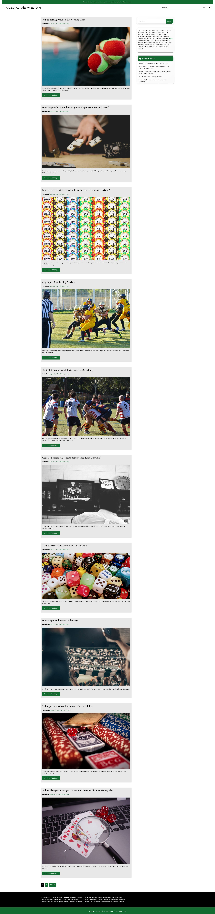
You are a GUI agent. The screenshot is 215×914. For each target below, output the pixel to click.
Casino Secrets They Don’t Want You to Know (64, 545)
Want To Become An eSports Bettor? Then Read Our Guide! (72, 457)
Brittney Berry (64, 23)
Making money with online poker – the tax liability (67, 706)
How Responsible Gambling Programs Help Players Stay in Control (75, 107)
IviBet (171, 38)
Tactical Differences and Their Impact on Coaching (67, 370)
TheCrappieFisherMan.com (22, 8)
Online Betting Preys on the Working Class (63, 19)
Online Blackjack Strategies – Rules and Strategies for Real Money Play (77, 790)
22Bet (65, 897)
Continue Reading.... (51, 95)
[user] (209, 7)
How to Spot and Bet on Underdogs (60, 620)
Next (51, 885)
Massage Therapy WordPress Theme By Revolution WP (107, 911)
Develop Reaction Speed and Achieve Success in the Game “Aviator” (76, 190)
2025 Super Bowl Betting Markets (58, 282)
